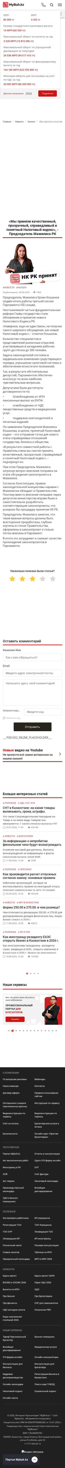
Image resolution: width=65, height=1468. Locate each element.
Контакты (39, 1086)
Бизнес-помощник (44, 1336)
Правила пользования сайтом (46, 1095)
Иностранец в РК (12, 1167)
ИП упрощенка (42, 1218)
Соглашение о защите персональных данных (15, 1105)
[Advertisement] (32, 139)
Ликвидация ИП (11, 1238)
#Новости (9, 287)
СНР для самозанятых (46, 1303)
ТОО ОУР (7, 1231)
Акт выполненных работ (15, 1160)
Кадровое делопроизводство (13, 1376)
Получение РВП (42, 1309)
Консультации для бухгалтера (44, 1366)
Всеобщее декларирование (43, 1189)
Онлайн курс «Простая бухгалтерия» (46, 1135)
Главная (7, 121)
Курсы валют (10, 1275)
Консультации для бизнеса (13, 1366)
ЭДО (36, 1289)
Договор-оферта (11, 1093)
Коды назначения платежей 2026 (12, 1318)
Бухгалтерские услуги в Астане (46, 1125)
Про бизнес (9, 1296)
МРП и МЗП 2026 (43, 1259)
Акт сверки (8, 1181)
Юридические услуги (45, 1347)
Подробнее (47, 93)
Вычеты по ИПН (11, 1289)
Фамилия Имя (12, 650)
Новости (19, 121)
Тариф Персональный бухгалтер (14, 1338)
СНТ (36, 1167)
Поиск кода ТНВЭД (44, 1384)
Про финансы (10, 1303)
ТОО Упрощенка (42, 1225)
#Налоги (21, 287)
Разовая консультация (46, 1245)
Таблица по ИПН (43, 1252)
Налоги (31, 121)
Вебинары (39, 1079)
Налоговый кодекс (13, 1391)
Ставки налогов (11, 1252)
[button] (27, 973)
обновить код (13, 717)
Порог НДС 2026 (42, 1282)
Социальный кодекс (45, 1391)
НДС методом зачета (14, 1309)
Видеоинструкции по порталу (45, 1115)
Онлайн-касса (10, 1398)
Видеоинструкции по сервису (14, 1115)
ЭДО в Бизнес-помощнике (10, 1200)
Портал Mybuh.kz (11, 1153)
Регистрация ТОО (12, 1225)
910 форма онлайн (12, 1357)
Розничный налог (12, 1245)
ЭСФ (5, 1174)
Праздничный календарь (16, 1259)
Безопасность (10, 1133)
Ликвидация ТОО (43, 1231)
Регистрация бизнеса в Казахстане (46, 1376)
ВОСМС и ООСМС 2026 (14, 1282)
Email (6, 666)
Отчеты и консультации (47, 1153)
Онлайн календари (13, 1384)
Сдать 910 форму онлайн (47, 1160)
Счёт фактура (41, 1174)
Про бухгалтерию (43, 1296)
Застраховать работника (16, 1218)
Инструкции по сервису (46, 1103)
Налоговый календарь (46, 1181)
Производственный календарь (13, 1189)
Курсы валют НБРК (44, 1275)
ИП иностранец (42, 1238)
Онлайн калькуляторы (46, 1357)
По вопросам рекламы (15, 1079)
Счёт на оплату (11, 1123)
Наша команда (11, 1086)
